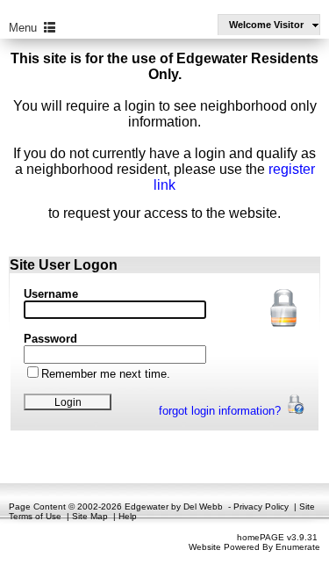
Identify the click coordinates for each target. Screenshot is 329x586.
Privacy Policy (261, 506)
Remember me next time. (105, 373)
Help (127, 516)
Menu (26, 27)
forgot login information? (221, 410)
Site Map (90, 516)
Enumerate (297, 547)
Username (51, 293)
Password (50, 338)
